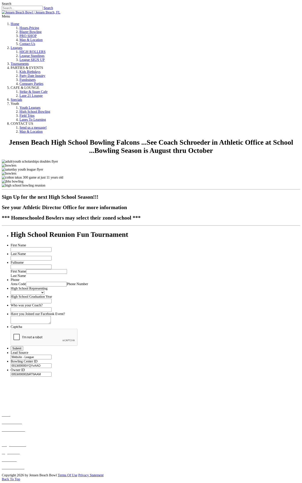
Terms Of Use (67, 475)
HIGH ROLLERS (32, 52)
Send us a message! (33, 127)
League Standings (31, 56)
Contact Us (27, 44)
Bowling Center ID (24, 361)
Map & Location (31, 40)
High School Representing (29, 288)
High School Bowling (34, 111)
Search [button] (6, 4)
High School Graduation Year (31, 296)
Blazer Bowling (30, 32)
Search (48, 8)
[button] (11, 479)
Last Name (18, 254)
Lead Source (19, 352)
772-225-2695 (29, 390)
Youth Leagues (29, 107)
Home (15, 24)
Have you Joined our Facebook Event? (38, 314)
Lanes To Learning (32, 119)
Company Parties (31, 84)
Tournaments (20, 64)
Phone (15, 280)
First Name (18, 245)
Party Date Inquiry (32, 76)
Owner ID (18, 370)
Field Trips (26, 115)
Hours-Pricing (29, 28)
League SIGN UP (32, 60)
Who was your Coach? (27, 305)
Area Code (18, 284)
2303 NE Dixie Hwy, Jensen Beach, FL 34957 (56, 399)
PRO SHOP (28, 36)
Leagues (16, 48)
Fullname (17, 262)
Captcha (16, 327)
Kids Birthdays (29, 72)
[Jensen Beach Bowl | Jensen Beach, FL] (31, 12)
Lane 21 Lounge (31, 95)
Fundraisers (27, 80)
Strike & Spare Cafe (33, 91)
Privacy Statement (90, 475)
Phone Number (77, 284)
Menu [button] (6, 16)
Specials (16, 99)
